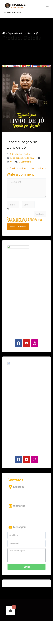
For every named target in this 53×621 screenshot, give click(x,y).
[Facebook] (18, 343)
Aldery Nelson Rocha (20, 154)
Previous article (17, 168)
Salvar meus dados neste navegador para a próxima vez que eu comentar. (24, 219)
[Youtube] (26, 343)
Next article (37, 168)
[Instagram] (34, 343)
